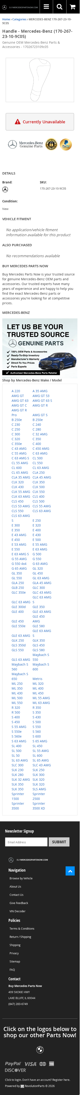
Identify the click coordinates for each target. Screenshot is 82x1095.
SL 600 (37, 755)
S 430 (37, 717)
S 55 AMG (19, 727)
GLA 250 (18, 583)
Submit (59, 841)
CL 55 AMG (20, 463)
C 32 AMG (40, 434)
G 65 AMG (19, 568)
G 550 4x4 (19, 563)
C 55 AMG (19, 453)
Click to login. (13, 1080)
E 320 (37, 525)
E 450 (16, 539)
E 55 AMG (40, 544)
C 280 (37, 429)
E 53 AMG (19, 544)
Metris (37, 679)
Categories (19, 19)
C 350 (37, 439)
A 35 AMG (40, 391)
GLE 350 (39, 607)
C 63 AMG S (20, 458)
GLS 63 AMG (21, 659)
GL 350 (17, 573)
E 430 (37, 535)
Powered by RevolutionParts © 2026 (30, 1086)
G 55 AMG (19, 559)
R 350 (37, 707)
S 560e (17, 736)
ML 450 (38, 693)
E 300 (16, 525)
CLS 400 (38, 496)
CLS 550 (17, 511)
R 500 (16, 712)
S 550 (37, 727)
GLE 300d (19, 607)
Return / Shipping (20, 937)
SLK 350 (17, 784)
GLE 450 (18, 621)
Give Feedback (19, 903)
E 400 (37, 530)
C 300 (16, 434)
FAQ (12, 969)
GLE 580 (39, 626)
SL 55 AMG (41, 751)
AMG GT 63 (20, 400)
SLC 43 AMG (42, 765)
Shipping (15, 945)
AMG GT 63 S (42, 400)
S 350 (37, 712)
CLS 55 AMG (42, 506)
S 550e (17, 731)
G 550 (37, 559)
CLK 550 (39, 491)
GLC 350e (19, 592)
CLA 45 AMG (42, 477)
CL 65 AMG (20, 472)
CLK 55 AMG (21, 491)
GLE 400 (18, 611)
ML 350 (17, 688)
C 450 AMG (41, 448)
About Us (15, 886)
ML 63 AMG (41, 703)
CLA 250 (39, 472)
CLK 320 (18, 482)
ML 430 (17, 693)
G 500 (37, 554)
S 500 (37, 722)
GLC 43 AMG (42, 592)
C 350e (17, 444)
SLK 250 (38, 770)
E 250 (37, 520)
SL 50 (16, 755)
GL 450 (38, 573)
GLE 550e (19, 626)
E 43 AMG (19, 535)
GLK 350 (39, 640)
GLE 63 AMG (21, 635)
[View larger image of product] (40, 80)
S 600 (37, 736)
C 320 (16, 439)
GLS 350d (19, 645)
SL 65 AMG (41, 760)
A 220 (16, 391)
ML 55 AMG (41, 698)
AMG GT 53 (41, 396)
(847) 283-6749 (18, 1004)
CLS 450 (17, 501)
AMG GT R (40, 405)
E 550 (16, 549)
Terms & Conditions (22, 928)
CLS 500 (38, 501)
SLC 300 (17, 765)
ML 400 (38, 688)
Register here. (61, 1080)
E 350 (16, 530)
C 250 (16, 429)
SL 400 (16, 746)
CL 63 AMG (41, 468)
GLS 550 (18, 650)
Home (6, 19)
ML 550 (17, 703)
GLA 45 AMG (42, 583)
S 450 (16, 722)
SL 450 (37, 746)
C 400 (37, 444)
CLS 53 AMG (21, 506)
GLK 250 (18, 640)
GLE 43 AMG (42, 611)
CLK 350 (39, 482)
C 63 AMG (40, 453)
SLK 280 (17, 774)
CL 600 (17, 468)
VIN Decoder (18, 911)
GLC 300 (39, 587)
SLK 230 (17, 770)
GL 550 (17, 578)
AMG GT (18, 396)
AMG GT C (19, 405)
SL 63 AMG (20, 760)
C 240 (37, 424)
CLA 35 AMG (21, 477)
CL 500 (38, 458)
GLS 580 (39, 650)
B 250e (17, 420)
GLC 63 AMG (21, 602)
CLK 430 (18, 487)
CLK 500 (39, 487)
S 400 (16, 717)
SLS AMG (39, 789)
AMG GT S (40, 415)
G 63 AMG (40, 563)
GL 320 (38, 568)
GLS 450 (39, 645)
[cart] (73, 7)
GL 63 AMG (41, 578)
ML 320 (38, 683)
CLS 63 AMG (42, 511)
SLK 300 (38, 774)
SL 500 (16, 751)
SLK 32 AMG (21, 779)
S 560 (37, 731)
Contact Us (16, 895)
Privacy (14, 953)
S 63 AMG (19, 741)
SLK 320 (38, 779)
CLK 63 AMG (21, 496)
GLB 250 (18, 587)
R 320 (16, 707)
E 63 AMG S (20, 554)
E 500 (37, 539)
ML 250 (17, 683)
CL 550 (38, 463)
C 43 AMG (19, 448)
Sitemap (15, 961)
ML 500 (17, 698)
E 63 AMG (40, 549)
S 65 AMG (40, 741)
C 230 (16, 424)
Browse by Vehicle (21, 878)
